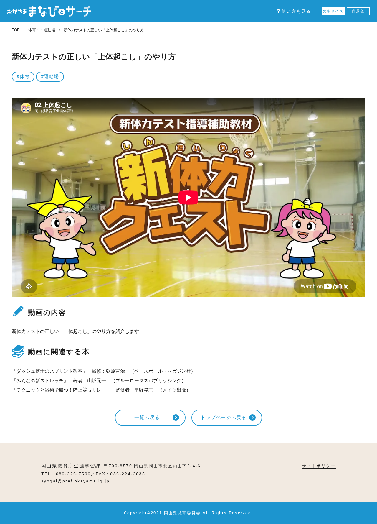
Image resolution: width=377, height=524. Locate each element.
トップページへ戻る (224, 417)
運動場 (51, 76)
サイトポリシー (319, 466)
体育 (25, 76)
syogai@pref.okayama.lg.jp (75, 481)
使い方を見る (296, 11)
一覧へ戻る (147, 417)
